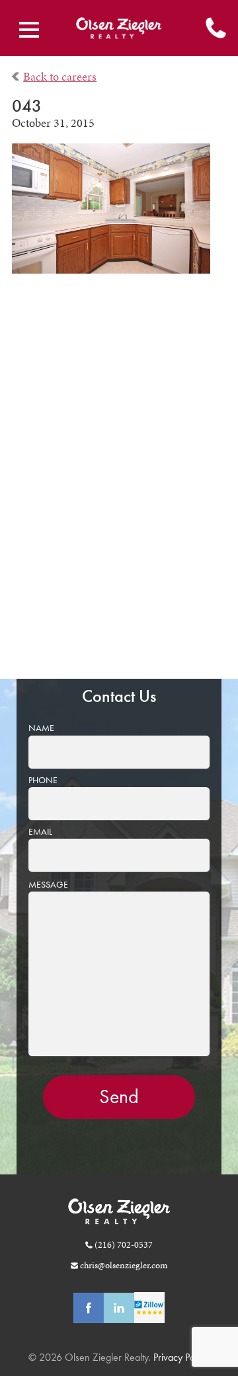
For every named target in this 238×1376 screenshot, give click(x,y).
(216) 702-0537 (124, 1244)
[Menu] (29, 29)
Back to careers (60, 77)
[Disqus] (119, 486)
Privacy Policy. (180, 1357)
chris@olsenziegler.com (123, 1265)
